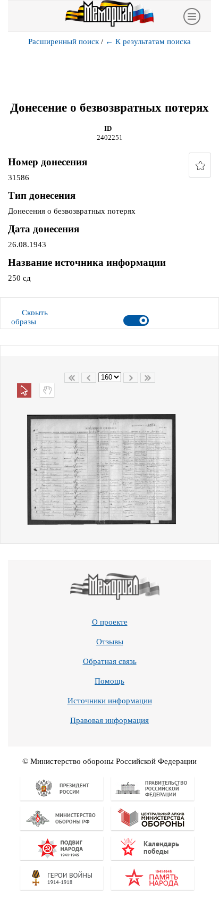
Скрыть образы (29, 317)
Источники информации (110, 700)
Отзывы (109, 641)
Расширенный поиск (63, 41)
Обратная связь (110, 661)
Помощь (109, 681)
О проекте (110, 622)
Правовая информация (109, 720)
